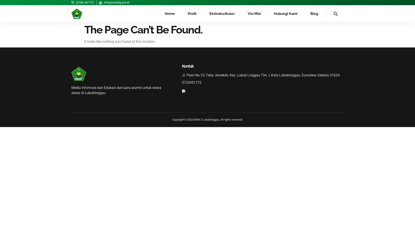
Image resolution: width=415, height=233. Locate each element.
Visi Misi (254, 14)
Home (170, 14)
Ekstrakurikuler (222, 14)
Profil (192, 14)
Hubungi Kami (285, 14)
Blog (314, 14)
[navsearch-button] (332, 14)
